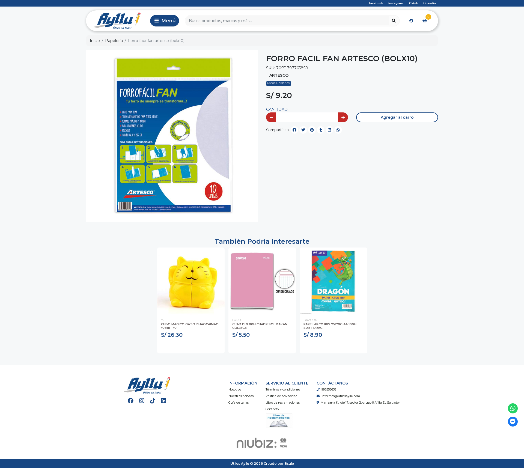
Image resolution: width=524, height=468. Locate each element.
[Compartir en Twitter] (303, 130)
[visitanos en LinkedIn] (164, 401)
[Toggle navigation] (164, 20)
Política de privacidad (281, 396)
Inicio (95, 40)
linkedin (429, 3)
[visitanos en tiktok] (153, 401)
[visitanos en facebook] (131, 401)
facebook (376, 3)
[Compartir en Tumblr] (320, 130)
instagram (395, 3)
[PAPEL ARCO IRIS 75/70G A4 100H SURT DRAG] (333, 281)
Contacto (272, 409)
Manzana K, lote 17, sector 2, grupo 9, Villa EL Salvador (360, 402)
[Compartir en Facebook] (294, 130)
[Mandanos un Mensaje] (513, 422)
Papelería (114, 40)
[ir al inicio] (147, 385)
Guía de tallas (238, 402)
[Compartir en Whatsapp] (338, 130)
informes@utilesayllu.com (340, 396)
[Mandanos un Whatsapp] (513, 408)
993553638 (328, 389)
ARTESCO (278, 75)
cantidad (277, 109)
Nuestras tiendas (241, 396)
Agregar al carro (397, 117)
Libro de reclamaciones (283, 402)
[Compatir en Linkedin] (329, 130)
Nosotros (234, 389)
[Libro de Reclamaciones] (279, 420)
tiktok (413, 3)
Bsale (289, 463)
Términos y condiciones (283, 389)
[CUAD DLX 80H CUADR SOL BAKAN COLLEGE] (262, 281)
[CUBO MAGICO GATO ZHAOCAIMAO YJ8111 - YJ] (191, 281)
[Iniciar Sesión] (411, 20)
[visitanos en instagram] (142, 401)
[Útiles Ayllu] (117, 20)
